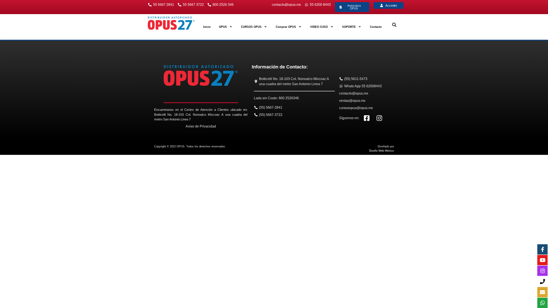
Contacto (376, 26)
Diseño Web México (381, 150)
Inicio (207, 26)
